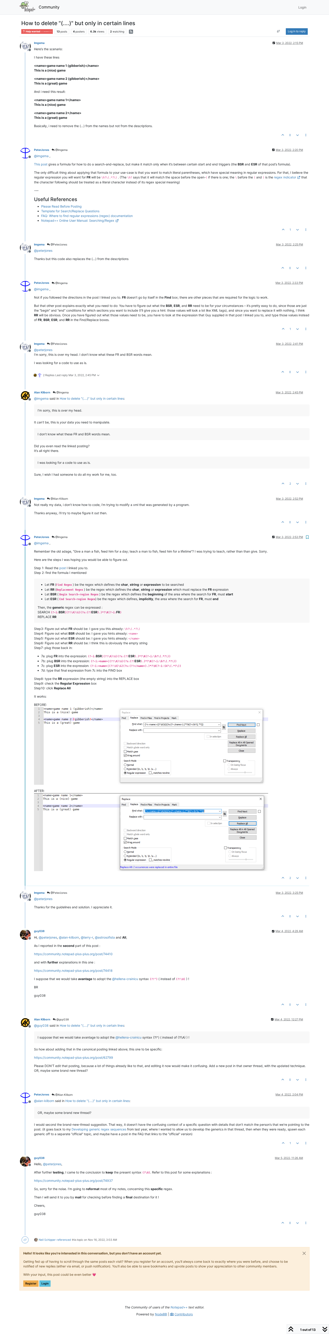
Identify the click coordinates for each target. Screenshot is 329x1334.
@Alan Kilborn (59, 498)
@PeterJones (58, 244)
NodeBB (161, 1314)
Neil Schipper (47, 1239)
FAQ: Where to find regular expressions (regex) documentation (87, 216)
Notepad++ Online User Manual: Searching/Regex (77, 220)
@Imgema (61, 150)
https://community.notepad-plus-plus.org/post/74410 (73, 954)
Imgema (39, 43)
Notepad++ (179, 1307)
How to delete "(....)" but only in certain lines (92, 398)
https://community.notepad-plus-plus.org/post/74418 (73, 970)
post (62, 568)
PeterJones (41, 150)
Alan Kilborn (42, 392)
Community (49, 7)
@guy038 (62, 1019)
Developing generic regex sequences (99, 1129)
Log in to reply (297, 31)
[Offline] (27, 46)
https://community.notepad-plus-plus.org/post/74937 (73, 1180)
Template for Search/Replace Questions (70, 211)
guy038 (39, 931)
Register (30, 1283)
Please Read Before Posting (61, 206)
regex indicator (285, 177)
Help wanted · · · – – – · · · (38, 31)
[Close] (304, 1253)
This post (40, 164)
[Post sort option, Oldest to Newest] (278, 31)
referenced (64, 1239)
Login (45, 1283)
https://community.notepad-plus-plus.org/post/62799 (73, 1057)
